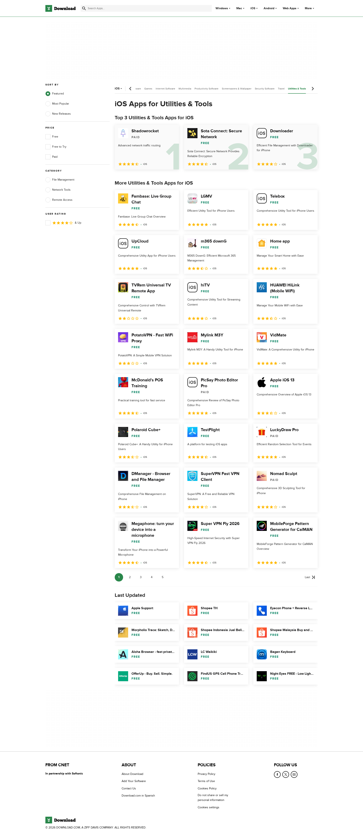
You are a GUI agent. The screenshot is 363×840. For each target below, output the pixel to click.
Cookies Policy (207, 788)
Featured (58, 93)
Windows (222, 8)
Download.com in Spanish (138, 795)
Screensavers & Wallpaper (236, 88)
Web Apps (289, 8)
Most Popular (60, 103)
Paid (55, 157)
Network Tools (61, 190)
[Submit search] (84, 8)
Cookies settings (208, 807)
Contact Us (129, 788)
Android (269, 8)
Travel (281, 88)
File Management (63, 179)
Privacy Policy (206, 774)
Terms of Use (206, 781)
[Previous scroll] (130, 89)
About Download (132, 774)
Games (148, 88)
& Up (78, 222)
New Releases (61, 114)
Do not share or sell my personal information (213, 797)
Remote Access (62, 200)
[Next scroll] (313, 89)
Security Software (265, 88)
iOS (252, 8)
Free (55, 136)
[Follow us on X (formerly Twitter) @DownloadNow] (285, 774)
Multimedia (185, 88)
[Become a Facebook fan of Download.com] (277, 774)
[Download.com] (60, 8)
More (308, 8)
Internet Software (165, 88)
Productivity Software (206, 88)
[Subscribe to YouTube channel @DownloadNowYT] (294, 774)
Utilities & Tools (297, 88)
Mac (239, 8)
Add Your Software (134, 781)
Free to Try (59, 146)
